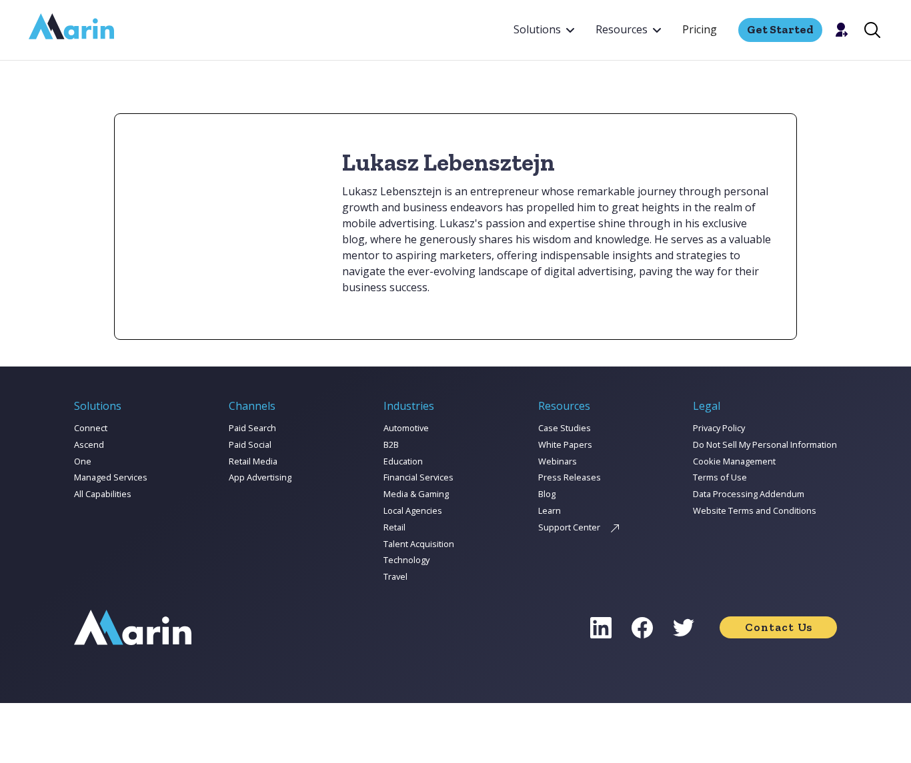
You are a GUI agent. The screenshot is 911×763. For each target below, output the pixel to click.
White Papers (565, 444)
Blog (547, 494)
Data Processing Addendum (748, 494)
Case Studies (564, 428)
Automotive (406, 428)
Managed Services (110, 477)
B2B (391, 444)
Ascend (89, 444)
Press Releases (569, 477)
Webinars (557, 461)
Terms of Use (720, 477)
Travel (395, 576)
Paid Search (252, 428)
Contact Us (778, 627)
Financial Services (418, 477)
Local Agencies (412, 510)
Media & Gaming (416, 494)
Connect (90, 428)
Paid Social (250, 444)
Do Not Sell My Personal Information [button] (765, 444)
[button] (544, 30)
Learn (549, 510)
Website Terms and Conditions (754, 510)
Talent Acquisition (418, 544)
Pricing (699, 29)
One (82, 461)
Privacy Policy (719, 428)
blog (353, 239)
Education (403, 461)
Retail (394, 527)
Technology (406, 560)
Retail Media (253, 461)
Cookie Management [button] (734, 461)
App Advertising (260, 477)
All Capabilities (102, 494)
